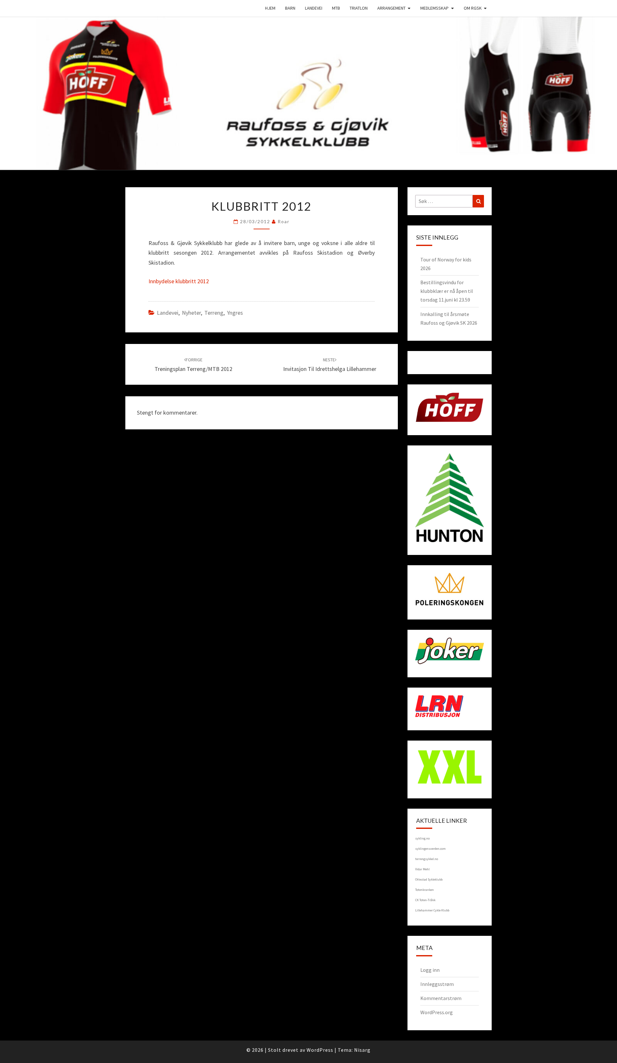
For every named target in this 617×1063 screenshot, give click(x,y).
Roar (284, 221)
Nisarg (362, 1050)
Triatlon (359, 8)
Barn (290, 8)
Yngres (235, 312)
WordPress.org (436, 1012)
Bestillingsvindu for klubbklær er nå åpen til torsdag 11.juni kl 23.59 (446, 291)
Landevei (313, 8)
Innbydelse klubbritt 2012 (178, 281)
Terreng (213, 312)
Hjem (270, 8)
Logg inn (430, 970)
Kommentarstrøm (440, 998)
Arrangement (391, 8)
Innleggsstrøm (437, 984)
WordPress (320, 1050)
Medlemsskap (434, 8)
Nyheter (191, 312)
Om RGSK (473, 8)
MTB (336, 8)
